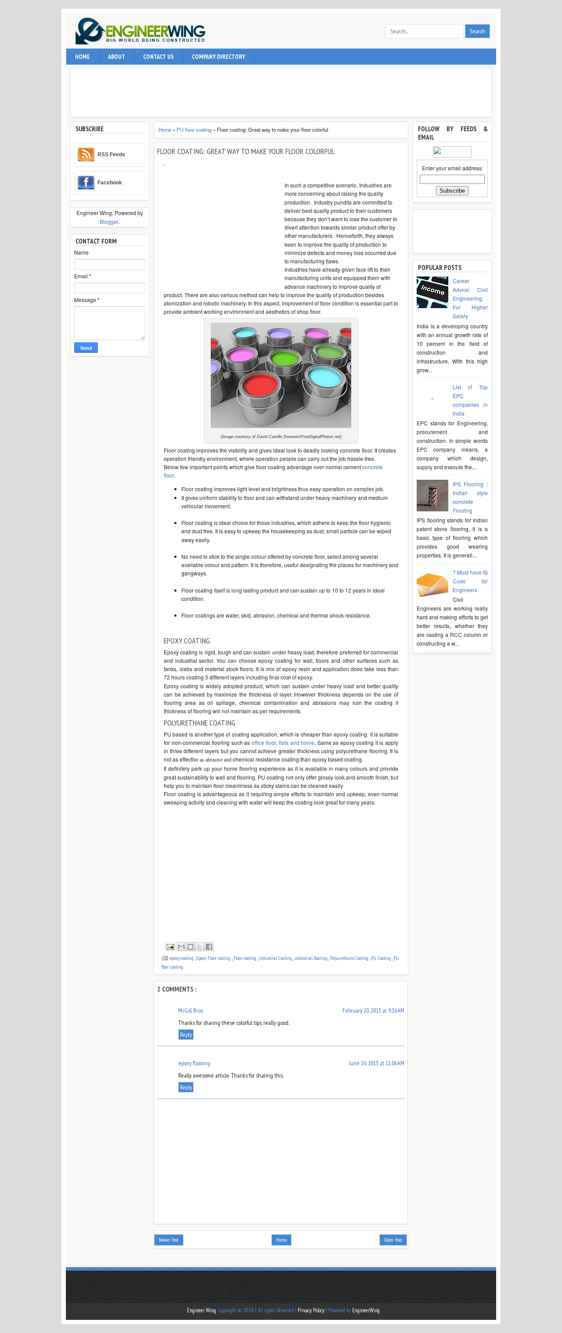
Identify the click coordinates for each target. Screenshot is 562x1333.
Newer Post (169, 1239)
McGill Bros (190, 1010)
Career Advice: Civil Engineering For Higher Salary (470, 298)
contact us (158, 57)
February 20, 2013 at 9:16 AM (373, 1010)
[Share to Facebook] (209, 946)
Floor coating (246, 958)
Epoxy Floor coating (214, 958)
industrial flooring (311, 958)
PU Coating (381, 958)
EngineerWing (366, 1310)
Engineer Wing (202, 1310)
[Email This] (181, 946)
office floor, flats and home (283, 742)
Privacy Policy (312, 1310)
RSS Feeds (111, 154)
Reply (186, 1034)
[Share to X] (199, 946)
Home (82, 57)
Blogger (109, 221)
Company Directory (218, 57)
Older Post (393, 1239)
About (116, 57)
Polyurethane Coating (350, 958)
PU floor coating (195, 129)
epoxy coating (182, 958)
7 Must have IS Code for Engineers (470, 580)
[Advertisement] (283, 92)
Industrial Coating (276, 958)
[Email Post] (169, 946)
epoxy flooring (194, 1063)
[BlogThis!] (190, 946)
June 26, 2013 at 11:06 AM (376, 1063)
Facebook (109, 183)
